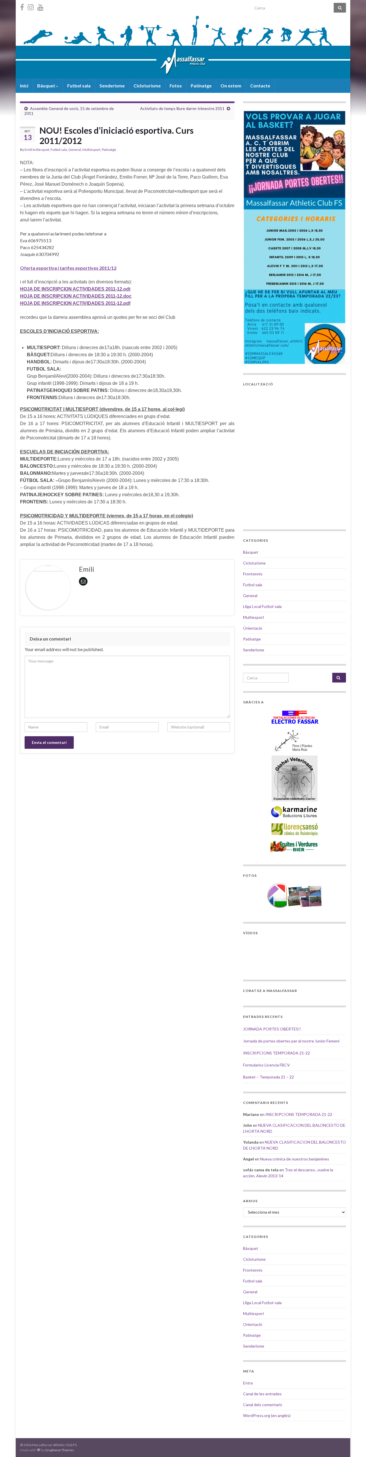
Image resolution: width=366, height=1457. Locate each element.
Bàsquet (46, 85)
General (74, 149)
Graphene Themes (59, 1450)
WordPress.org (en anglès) (267, 1415)
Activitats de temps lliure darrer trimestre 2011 (182, 108)
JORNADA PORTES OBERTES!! (272, 1028)
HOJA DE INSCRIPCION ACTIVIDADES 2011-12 (71, 296)
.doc (127, 296)
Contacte (260, 85)
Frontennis (252, 573)
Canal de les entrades (262, 1393)
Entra (248, 1382)
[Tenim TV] (40, 6)
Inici (24, 85)
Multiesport (91, 149)
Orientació (252, 628)
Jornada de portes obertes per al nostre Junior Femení (291, 1040)
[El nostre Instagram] (31, 6)
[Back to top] (353, 1444)
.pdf (126, 303)
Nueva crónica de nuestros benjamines (294, 1158)
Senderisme (112, 85)
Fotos (176, 85)
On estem (230, 85)
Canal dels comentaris (262, 1404)
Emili (28, 149)
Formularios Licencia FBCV (266, 1064)
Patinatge (201, 85)
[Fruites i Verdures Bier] (294, 846)
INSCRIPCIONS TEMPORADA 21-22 (276, 1052)
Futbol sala (79, 85)
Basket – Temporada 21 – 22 (268, 1076)
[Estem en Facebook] (22, 6)
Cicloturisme (147, 85)
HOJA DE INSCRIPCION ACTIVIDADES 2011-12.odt (75, 289)
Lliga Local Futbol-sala (262, 606)
